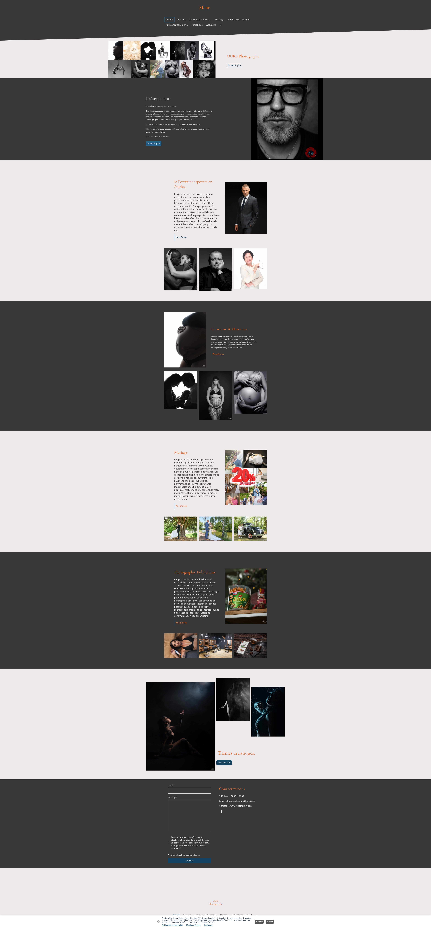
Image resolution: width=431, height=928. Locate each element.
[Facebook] (221, 811)
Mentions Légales (193, 925)
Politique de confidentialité (172, 925)
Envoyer (190, 860)
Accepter (259, 922)
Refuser (270, 922)
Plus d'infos (181, 237)
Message (172, 797)
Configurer (208, 925)
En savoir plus (234, 65)
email (171, 785)
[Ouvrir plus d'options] (220, 25)
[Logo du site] (215, 12)
